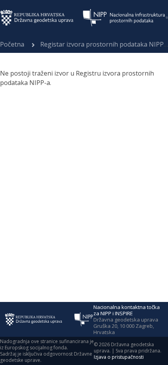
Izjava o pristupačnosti (119, 357)
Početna (12, 44)
